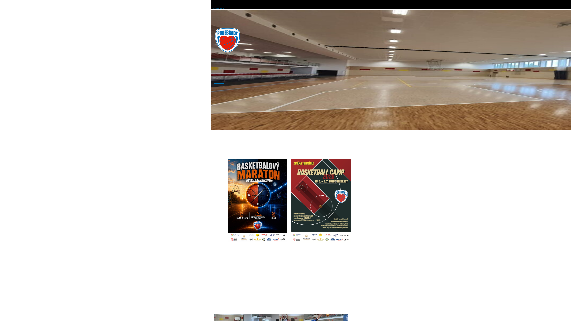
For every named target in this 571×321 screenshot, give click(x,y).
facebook (218, 8)
